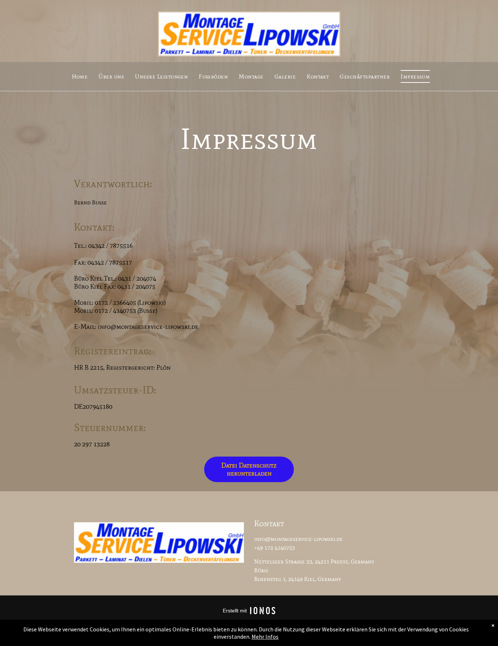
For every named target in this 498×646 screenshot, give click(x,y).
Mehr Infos (265, 636)
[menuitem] (79, 76)
